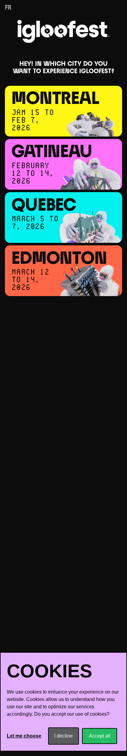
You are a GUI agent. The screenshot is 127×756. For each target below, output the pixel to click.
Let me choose (24, 735)
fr (8, 8)
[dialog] (63, 701)
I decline (63, 735)
